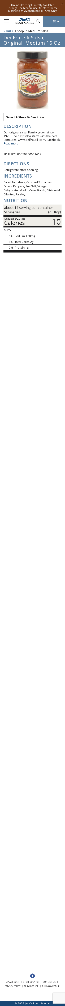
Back (9, 31)
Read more (11, 143)
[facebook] (32, 976)
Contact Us (49, 981)
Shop (20, 31)
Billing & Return (51, 986)
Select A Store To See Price (25, 117)
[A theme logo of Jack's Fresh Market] (25, 20)
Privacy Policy (12, 986)
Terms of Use (31, 986)
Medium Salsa (38, 31)
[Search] (38, 19)
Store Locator (31, 981)
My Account (12, 981)
